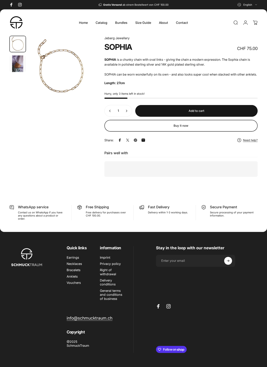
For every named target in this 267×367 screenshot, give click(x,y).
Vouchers (74, 283)
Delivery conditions (108, 282)
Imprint (105, 257)
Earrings (73, 257)
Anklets (72, 276)
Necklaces (74, 264)
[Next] (81, 73)
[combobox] (247, 4)
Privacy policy (110, 264)
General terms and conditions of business (111, 295)
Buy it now (181, 125)
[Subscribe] (228, 261)
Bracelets (73, 270)
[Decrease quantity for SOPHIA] (109, 111)
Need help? (250, 140)
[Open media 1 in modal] (60, 67)
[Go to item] (17, 44)
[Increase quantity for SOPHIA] (127, 111)
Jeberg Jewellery (117, 38)
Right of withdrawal (108, 272)
